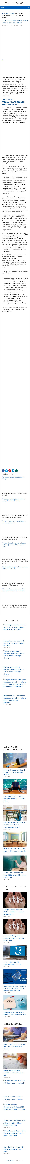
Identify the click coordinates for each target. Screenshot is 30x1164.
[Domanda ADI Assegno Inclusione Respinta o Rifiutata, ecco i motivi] (15, 573)
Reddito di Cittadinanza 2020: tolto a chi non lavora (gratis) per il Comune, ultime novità (15, 561)
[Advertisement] (15, 43)
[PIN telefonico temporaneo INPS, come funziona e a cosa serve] (15, 527)
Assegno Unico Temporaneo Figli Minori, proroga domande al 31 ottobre (15, 516)
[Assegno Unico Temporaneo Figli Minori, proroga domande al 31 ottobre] (15, 505)
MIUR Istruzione (15, 2)
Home (3, 13)
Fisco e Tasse (10, 13)
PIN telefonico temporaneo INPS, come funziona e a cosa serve (14, 538)
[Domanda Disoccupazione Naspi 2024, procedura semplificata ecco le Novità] (15, 595)
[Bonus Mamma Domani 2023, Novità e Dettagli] (15, 483)
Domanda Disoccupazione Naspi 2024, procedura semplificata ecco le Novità (14, 606)
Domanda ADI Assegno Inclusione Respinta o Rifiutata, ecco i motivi (13, 584)
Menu (2, 8)
